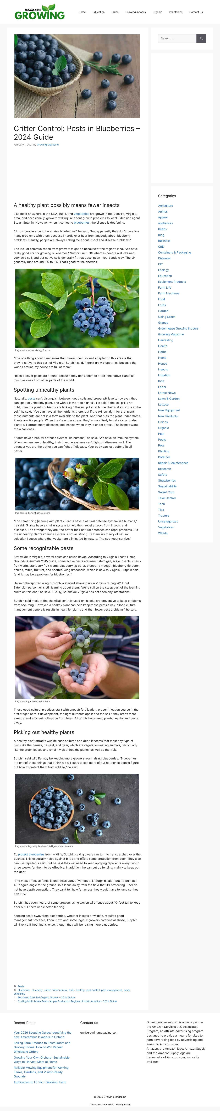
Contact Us (196, 12)
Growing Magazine (171, 334)
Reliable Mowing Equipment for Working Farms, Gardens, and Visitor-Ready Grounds (41, 1072)
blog (161, 235)
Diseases (164, 258)
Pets (161, 445)
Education (99, 12)
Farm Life (164, 287)
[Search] (201, 38)
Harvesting (165, 340)
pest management (111, 990)
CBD (161, 246)
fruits (72, 990)
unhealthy (19, 993)
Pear (161, 433)
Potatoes (164, 457)
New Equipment (169, 410)
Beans (162, 229)
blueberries (82, 222)
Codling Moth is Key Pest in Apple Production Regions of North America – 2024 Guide (67, 1001)
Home (82, 12)
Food (161, 299)
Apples (163, 217)
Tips (161, 509)
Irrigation (164, 375)
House (162, 363)
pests (31, 398)
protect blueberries (31, 854)
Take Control (167, 498)
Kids (161, 381)
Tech (161, 504)
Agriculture (165, 205)
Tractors (163, 515)
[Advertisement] (77, 176)
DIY (160, 264)
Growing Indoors (135, 12)
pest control (93, 990)
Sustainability (167, 486)
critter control (59, 990)
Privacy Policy (123, 1104)
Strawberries (167, 480)
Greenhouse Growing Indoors (178, 328)
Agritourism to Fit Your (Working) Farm (40, 1082)
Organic (157, 12)
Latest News (167, 393)
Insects (163, 369)
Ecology (163, 270)
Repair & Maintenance (173, 463)
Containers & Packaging (174, 252)
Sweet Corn (166, 492)
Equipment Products (172, 281)
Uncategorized (168, 521)
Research (164, 469)
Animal (163, 211)
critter (47, 990)
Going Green (166, 317)
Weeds (163, 533)
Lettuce (163, 404)
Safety (162, 474)
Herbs (162, 352)
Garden (163, 311)
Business (164, 240)
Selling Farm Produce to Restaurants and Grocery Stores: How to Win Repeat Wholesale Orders (42, 1047)
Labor (162, 387)
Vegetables (176, 12)
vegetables (81, 213)
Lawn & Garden (169, 398)
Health (162, 346)
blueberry (37, 990)
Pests (21, 986)
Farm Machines (168, 293)
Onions (163, 422)
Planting (163, 451)
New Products (168, 416)
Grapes (163, 322)
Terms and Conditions (101, 1104)
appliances (165, 223)
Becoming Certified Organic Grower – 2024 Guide (46, 997)
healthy (80, 990)
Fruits (115, 12)
